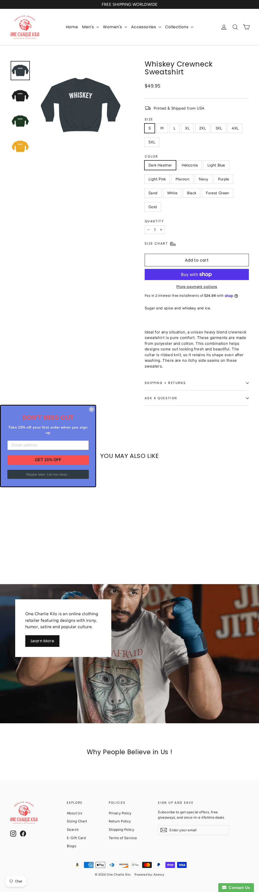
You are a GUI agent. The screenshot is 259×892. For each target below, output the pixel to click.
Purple (223, 179)
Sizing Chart (77, 821)
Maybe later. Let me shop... (48, 474)
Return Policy (120, 821)
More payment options (196, 286)
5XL (151, 142)
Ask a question (161, 398)
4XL (235, 128)
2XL (202, 128)
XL (187, 128)
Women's (113, 27)
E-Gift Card (76, 838)
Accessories (144, 27)
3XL (218, 128)
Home (72, 27)
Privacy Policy (120, 813)
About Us (74, 813)
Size (149, 119)
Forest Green (217, 193)
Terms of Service (123, 838)
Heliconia (190, 165)
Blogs (71, 846)
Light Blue (216, 165)
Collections (177, 27)
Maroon (182, 179)
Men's (88, 27)
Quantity (154, 221)
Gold (152, 207)
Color (151, 156)
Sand (153, 193)
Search (73, 829)
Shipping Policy (121, 829)
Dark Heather (160, 165)
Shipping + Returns (165, 383)
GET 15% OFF (48, 460)
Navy (203, 179)
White (172, 193)
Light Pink (157, 179)
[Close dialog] (91, 409)
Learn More (42, 641)
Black (191, 193)
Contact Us (238, 887)
